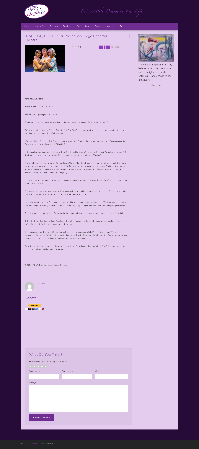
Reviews (54, 26)
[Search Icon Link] (122, 26)
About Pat (40, 26)
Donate (98, 26)
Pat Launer (33, 444)
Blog (87, 26)
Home (27, 26)
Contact (111, 26)
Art (78, 26)
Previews (67, 26)
